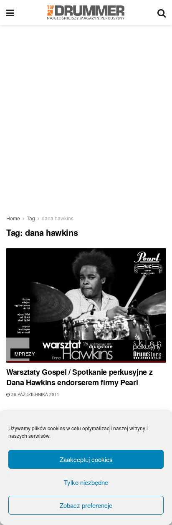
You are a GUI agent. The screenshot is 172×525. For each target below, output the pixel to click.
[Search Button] (161, 12)
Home (13, 218)
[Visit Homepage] (85, 12)
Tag (31, 218)
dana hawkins (57, 218)
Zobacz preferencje (86, 505)
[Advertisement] (86, 115)
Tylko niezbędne (86, 482)
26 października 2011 (34, 394)
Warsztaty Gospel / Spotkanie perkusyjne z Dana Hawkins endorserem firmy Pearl (79, 377)
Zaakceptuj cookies (86, 459)
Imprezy (24, 353)
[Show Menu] (10, 12)
